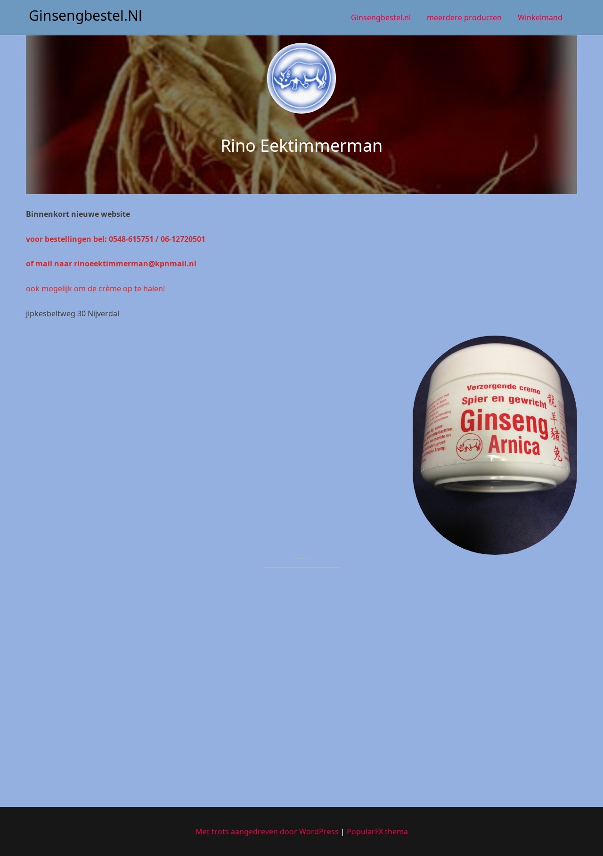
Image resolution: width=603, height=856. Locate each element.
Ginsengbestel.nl (85, 15)
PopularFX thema (377, 831)
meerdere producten (464, 17)
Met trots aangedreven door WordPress (268, 831)
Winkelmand (540, 17)
